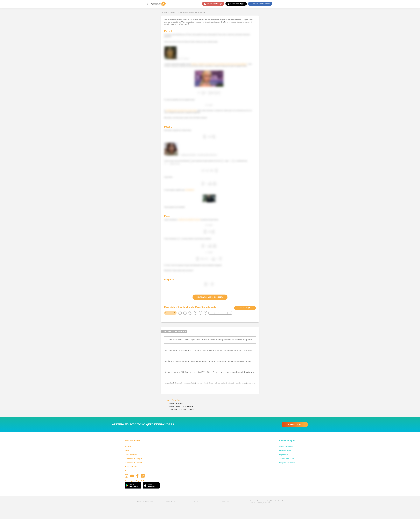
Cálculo (173, 12)
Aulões (127, 450)
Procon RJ (225, 502)
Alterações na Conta (286, 459)
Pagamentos (283, 455)
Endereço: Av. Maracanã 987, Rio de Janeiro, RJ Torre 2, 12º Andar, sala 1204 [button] (266, 502)
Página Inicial (165, 12)
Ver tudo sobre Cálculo (176, 403)
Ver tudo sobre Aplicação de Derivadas (181, 406)
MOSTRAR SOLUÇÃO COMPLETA (210, 297)
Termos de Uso (170, 502)
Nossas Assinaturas (286, 446)
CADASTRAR (294, 424)
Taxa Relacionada (199, 12)
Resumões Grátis (131, 467)
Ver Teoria (243, 308)
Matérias (128, 446)
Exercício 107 (170, 313)
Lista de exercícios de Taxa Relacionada (181, 409)
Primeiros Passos (285, 450)
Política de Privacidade (145, 502)
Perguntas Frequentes (287, 463)
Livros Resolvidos (131, 455)
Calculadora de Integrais (133, 459)
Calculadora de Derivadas (134, 463)
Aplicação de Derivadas (185, 12)
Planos (195, 502)
